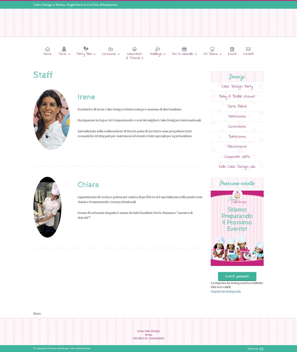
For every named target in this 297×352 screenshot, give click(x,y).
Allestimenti (237, 147)
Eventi (232, 54)
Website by (253, 349)
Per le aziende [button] (183, 54)
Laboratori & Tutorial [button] (134, 56)
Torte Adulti (237, 107)
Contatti (248, 54)
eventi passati (237, 276)
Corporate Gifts (237, 157)
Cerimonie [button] (109, 54)
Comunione (237, 127)
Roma (60, 5)
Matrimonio (237, 116)
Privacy (37, 313)
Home (47, 54)
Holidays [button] (156, 54)
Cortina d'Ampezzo (102, 5)
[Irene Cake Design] (148, 22)
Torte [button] (63, 54)
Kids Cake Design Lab (237, 167)
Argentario (75, 5)
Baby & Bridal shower (237, 96)
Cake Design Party (237, 87)
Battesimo (237, 137)
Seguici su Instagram (226, 291)
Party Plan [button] (85, 54)
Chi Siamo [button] (211, 54)
